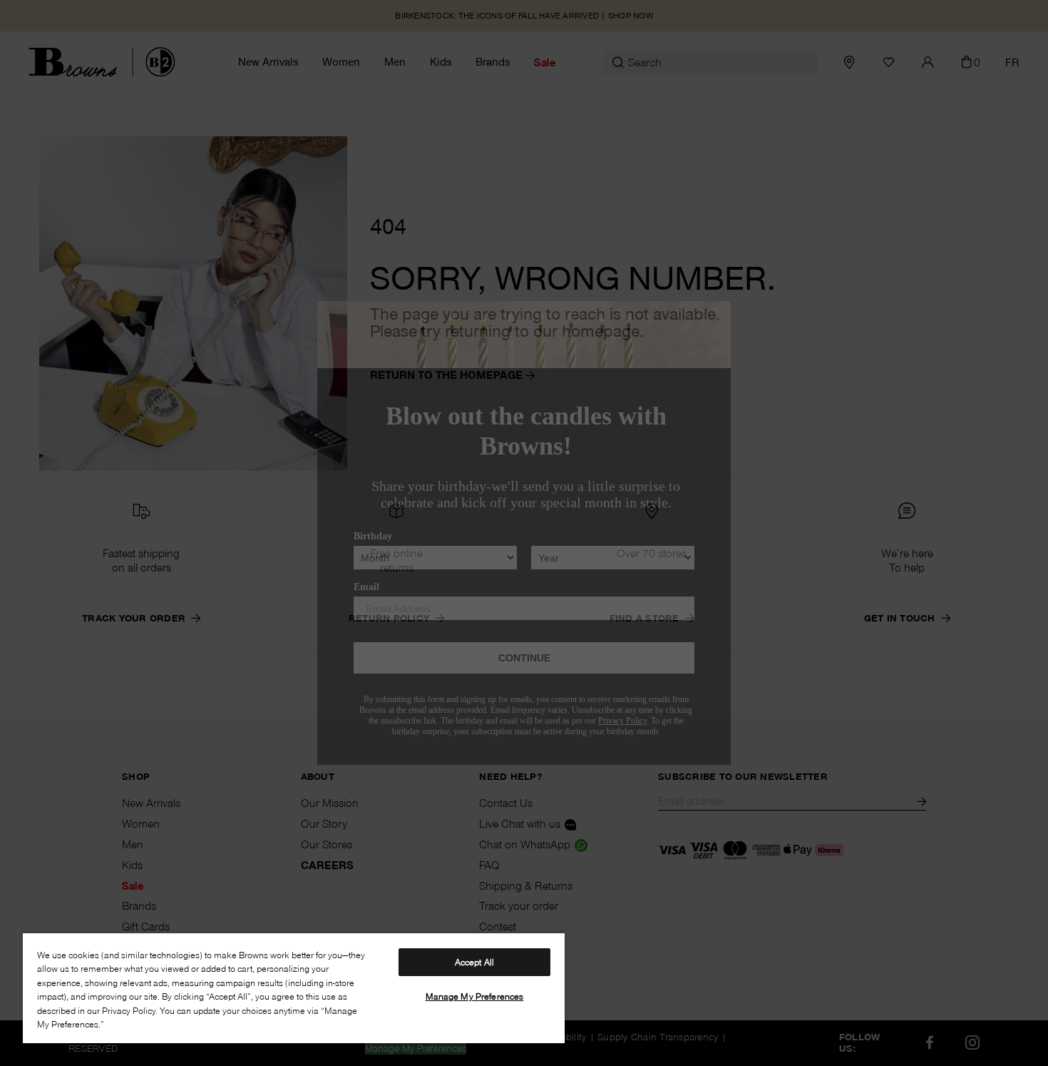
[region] (294, 987)
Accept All (474, 962)
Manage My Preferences (475, 996)
